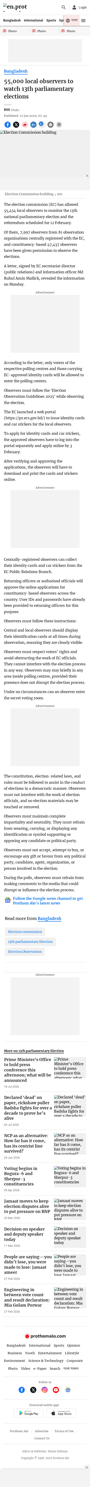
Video (25, 1369)
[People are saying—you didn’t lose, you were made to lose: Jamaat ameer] (70, 1267)
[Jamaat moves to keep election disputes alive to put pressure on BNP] (70, 1209)
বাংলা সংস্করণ (71, 1369)
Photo (13, 1369)
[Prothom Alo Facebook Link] (23, 1390)
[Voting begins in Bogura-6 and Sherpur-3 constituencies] (70, 1179)
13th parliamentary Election (30, 942)
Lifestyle (72, 1353)
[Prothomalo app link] (28, 1413)
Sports (51, 20)
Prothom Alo (19, 1431)
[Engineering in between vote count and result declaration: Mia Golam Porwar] (70, 1300)
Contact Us (41, 1438)
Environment (14, 1361)
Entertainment (50, 1353)
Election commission (25, 932)
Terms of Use (64, 1431)
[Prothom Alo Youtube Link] (57, 1390)
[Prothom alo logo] (45, 1337)
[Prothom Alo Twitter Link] (35, 1390)
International (33, 20)
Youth (30, 1353)
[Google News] (68, 1390)
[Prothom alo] (15, 7)
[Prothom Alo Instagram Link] (46, 1390)
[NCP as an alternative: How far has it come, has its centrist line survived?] (70, 1146)
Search (55, 1369)
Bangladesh (12, 20)
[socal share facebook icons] (8, 127)
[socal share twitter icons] (16, 127)
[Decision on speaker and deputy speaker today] (70, 1237)
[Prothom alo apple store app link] (61, 1413)
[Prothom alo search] (63, 7)
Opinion (73, 1345)
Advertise (41, 1431)
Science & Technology (45, 1361)
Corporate (75, 1361)
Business (15, 1353)
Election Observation (25, 952)
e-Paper (40, 1369)
